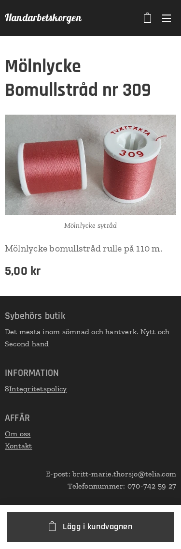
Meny (166, 18)
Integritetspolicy (38, 388)
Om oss (17, 433)
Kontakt (18, 445)
